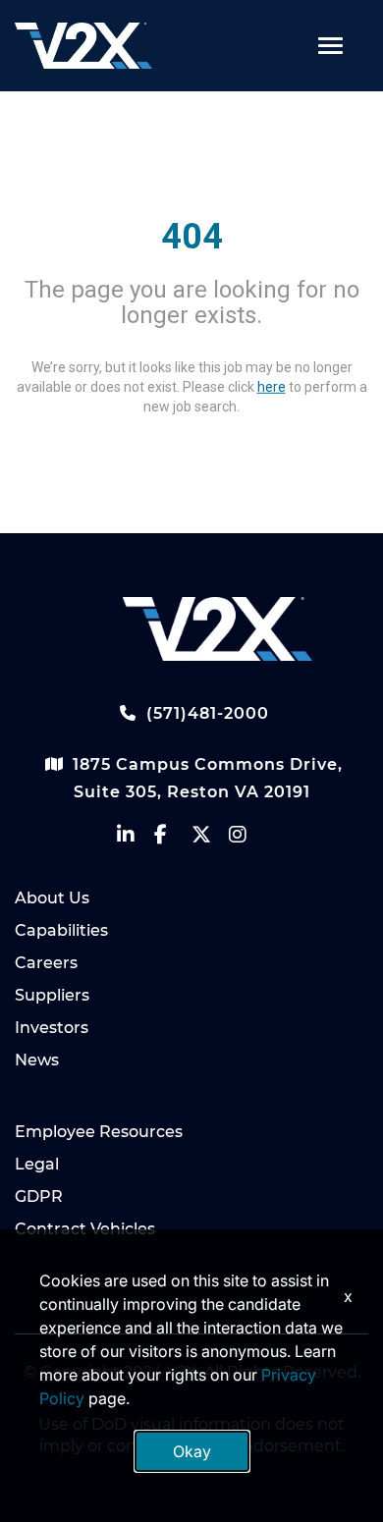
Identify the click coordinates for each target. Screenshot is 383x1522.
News (37, 1060)
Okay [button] (192, 1451)
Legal (37, 1164)
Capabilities (61, 930)
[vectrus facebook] (173, 839)
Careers (46, 962)
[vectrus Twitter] (210, 839)
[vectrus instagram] (247, 839)
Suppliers (52, 995)
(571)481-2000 (205, 713)
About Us (52, 898)
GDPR (39, 1196)
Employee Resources (99, 1131)
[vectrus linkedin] (135, 839)
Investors (51, 1027)
